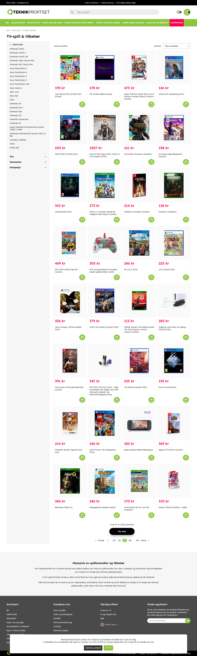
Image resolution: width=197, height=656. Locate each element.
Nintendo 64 (15, 123)
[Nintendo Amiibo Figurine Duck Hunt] (70, 423)
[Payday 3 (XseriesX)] (173, 185)
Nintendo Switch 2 (18, 53)
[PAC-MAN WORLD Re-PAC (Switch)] (70, 243)
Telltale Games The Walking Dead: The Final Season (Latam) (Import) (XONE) (139, 329)
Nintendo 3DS (16, 111)
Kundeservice (23, 3)
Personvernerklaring (62, 622)
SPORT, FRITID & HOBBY (16, 630)
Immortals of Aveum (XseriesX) (138, 154)
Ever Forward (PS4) (167, 387)
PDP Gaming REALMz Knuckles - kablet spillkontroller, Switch (104, 270)
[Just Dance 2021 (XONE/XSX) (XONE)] (70, 67)
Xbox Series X (16, 88)
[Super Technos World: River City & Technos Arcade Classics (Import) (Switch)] (139, 67)
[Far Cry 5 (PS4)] (139, 243)
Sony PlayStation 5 (18, 68)
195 (137, 540)
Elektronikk (16, 30)
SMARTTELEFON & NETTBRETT (18, 626)
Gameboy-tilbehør (18, 140)
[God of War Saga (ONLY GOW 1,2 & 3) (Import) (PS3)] (104, 128)
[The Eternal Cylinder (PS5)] (139, 361)
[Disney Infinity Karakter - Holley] (173, 481)
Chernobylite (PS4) (63, 212)
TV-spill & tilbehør (29, 30)
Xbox (12, 100)
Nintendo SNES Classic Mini (22, 60)
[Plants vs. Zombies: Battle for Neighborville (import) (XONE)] (104, 185)
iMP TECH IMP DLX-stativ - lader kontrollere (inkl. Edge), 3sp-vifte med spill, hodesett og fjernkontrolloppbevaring (104, 391)
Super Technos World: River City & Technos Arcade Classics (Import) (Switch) (139, 96)
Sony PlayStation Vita (19, 84)
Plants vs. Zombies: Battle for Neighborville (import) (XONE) (103, 213)
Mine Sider (11, 3)
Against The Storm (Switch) (171, 450)
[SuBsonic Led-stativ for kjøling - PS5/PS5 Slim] (173, 301)
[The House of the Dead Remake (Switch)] (70, 361)
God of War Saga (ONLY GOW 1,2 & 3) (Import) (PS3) (105, 155)
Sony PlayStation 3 (18, 76)
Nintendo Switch (17, 49)
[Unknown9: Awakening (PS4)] (173, 67)
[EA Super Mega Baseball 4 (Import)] (173, 128)
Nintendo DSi (15, 115)
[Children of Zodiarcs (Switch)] (139, 185)
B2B (102, 618)
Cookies (57, 626)
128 (130, 540)
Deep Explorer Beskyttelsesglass (138, 450)
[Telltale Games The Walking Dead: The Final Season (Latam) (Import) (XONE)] (139, 301)
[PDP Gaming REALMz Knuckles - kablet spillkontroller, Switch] (104, 243)
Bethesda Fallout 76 (64, 507)
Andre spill (14, 147)
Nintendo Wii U (16, 107)
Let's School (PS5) (167, 269)
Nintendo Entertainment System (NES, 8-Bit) (28, 134)
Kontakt (57, 618)
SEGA (12, 144)
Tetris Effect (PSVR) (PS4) (66, 154)
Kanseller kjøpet (60, 630)
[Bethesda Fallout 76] (70, 481)
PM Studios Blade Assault (101, 94)
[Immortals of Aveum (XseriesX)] (139, 128)
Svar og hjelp (59, 610)
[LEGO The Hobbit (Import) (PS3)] (104, 301)
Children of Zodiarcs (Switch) (137, 212)
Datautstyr (11, 618)
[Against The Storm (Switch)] (173, 423)
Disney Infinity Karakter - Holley (173, 507)
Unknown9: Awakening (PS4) (171, 94)
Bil (8, 610)
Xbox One (14, 92)
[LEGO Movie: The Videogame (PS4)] (104, 423)
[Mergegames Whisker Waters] (104, 481)
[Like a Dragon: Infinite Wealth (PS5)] (70, 301)
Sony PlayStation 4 (18, 72)
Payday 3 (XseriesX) (167, 212)
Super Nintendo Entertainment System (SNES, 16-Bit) (27, 128)
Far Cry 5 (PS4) (131, 269)
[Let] (173, 243)
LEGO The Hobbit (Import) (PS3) (104, 327)
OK (187, 620)
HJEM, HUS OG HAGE (15, 622)
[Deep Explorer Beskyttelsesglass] (139, 423)
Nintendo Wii (15, 103)
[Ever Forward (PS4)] (173, 361)
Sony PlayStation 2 (18, 80)
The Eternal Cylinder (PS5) (135, 387)
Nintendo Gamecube (19, 119)
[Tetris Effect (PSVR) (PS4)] (70, 128)
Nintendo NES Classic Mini (21, 64)
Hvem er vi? (105, 610)
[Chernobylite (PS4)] (70, 185)
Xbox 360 (14, 96)
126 (119, 540)
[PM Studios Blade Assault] (104, 67)
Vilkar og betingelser (63, 614)
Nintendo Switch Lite (19, 56)
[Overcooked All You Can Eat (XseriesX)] (139, 481)
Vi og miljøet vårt (108, 614)
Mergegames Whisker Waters (103, 507)
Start (8, 30)
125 (114, 540)
